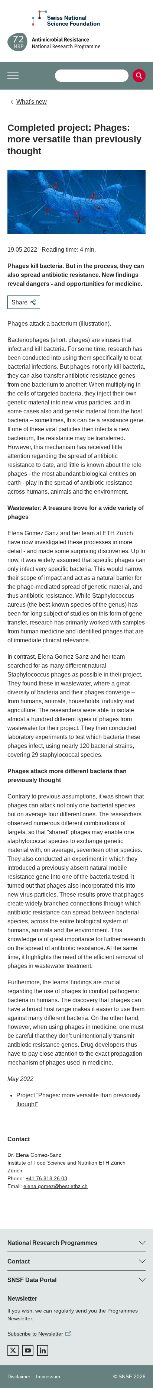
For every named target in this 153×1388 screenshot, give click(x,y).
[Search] (139, 75)
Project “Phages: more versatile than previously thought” (78, 1099)
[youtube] (27, 1350)
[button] (13, 76)
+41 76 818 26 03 (46, 1178)
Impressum (48, 1376)
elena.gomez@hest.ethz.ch (55, 1186)
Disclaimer (18, 1376)
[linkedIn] (42, 1350)
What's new (31, 102)
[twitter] (13, 1350)
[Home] (76, 42)
